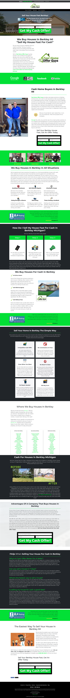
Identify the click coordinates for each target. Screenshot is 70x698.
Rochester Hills (35, 452)
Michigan (52, 453)
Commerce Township (18, 441)
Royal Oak (35, 449)
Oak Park (35, 444)
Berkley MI (13, 422)
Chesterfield (18, 445)
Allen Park (19, 434)
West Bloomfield (52, 448)
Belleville (19, 437)
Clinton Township (18, 440)
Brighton (18, 439)
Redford (35, 448)
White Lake (52, 449)
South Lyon (52, 438)
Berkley (26, 410)
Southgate (52, 440)
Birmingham (18, 438)
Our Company (41, 10)
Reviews (35, 10)
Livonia (35, 436)
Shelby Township (51, 439)
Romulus (52, 433)
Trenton (51, 444)
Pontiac (35, 446)
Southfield (52, 434)
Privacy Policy (28, 685)
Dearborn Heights (18, 446)
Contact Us (47, 1)
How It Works (28, 10)
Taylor (52, 441)
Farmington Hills (18, 448)
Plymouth (35, 447)
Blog (49, 685)
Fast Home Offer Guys (37, 97)
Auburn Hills (18, 433)
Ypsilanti (52, 452)
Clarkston (19, 444)
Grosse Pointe (18, 452)
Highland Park (35, 434)
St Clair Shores (52, 436)
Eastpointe (19, 447)
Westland (52, 447)
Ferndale (18, 449)
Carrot (43, 696)
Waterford (52, 446)
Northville (35, 441)
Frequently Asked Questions (39, 1)
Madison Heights (35, 439)
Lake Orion (35, 437)
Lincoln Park (35, 438)
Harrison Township (35, 433)
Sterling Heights (52, 437)
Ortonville (35, 445)
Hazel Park (19, 453)
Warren (51, 445)
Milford (35, 440)
